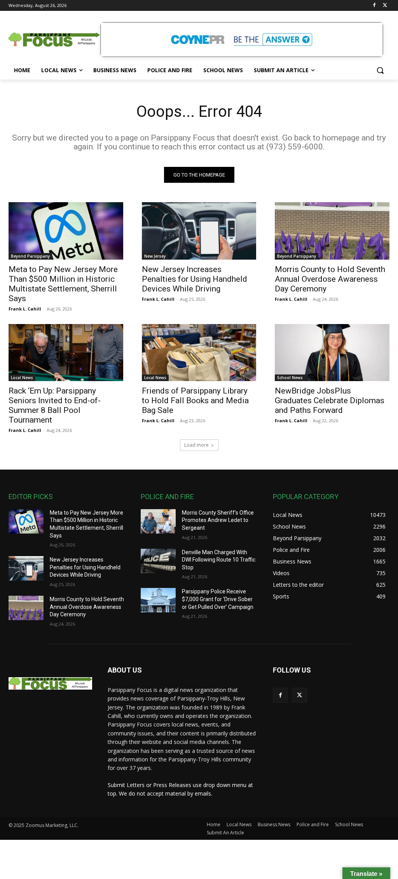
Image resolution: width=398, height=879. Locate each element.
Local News (22, 377)
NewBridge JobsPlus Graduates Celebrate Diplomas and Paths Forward (329, 400)
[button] (380, 70)
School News (290, 377)
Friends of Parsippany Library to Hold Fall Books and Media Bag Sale (195, 400)
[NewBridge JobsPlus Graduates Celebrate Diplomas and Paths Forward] (332, 352)
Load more (196, 445)
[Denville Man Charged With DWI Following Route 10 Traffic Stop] (158, 561)
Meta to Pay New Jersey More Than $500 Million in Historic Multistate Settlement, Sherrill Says (63, 284)
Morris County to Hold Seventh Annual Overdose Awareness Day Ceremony (330, 279)
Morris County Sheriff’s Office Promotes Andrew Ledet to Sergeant (218, 520)
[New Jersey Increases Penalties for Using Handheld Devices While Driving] (199, 230)
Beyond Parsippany (30, 256)
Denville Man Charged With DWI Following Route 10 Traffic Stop (218, 559)
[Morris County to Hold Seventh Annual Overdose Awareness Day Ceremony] (332, 230)
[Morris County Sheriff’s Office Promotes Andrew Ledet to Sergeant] (158, 521)
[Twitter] (385, 5)
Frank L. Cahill (25, 309)
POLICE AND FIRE (167, 496)
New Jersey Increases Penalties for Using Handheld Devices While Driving (194, 279)
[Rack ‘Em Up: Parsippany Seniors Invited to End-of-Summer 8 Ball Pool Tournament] (66, 352)
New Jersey (155, 256)
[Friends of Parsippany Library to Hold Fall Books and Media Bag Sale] (199, 352)
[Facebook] (374, 5)
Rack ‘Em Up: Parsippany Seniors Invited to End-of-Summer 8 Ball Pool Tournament (55, 405)
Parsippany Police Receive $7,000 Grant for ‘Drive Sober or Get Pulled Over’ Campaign (217, 599)
